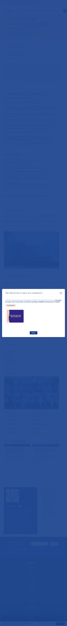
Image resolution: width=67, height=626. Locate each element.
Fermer (33, 332)
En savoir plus (10, 305)
